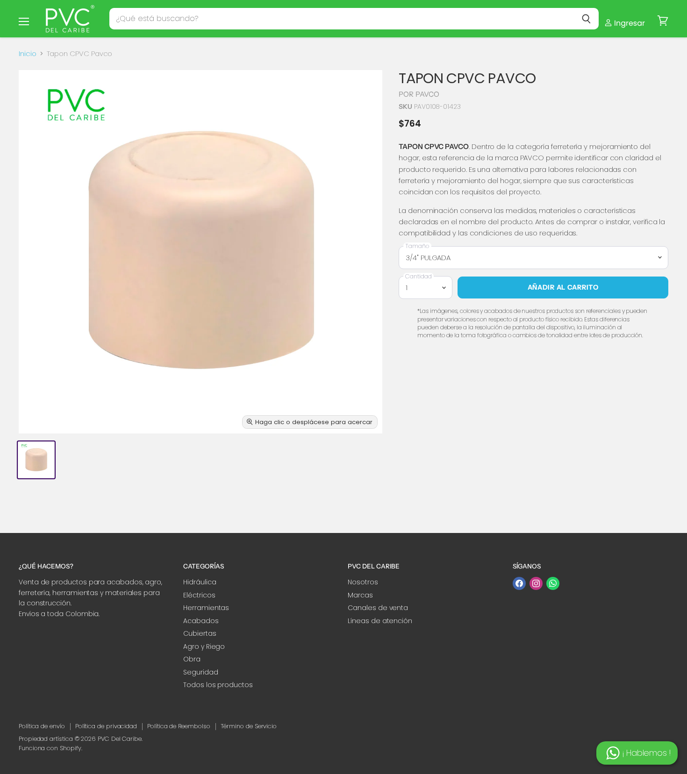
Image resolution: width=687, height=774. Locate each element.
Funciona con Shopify (50, 748)
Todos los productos (218, 684)
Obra (191, 659)
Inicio (27, 53)
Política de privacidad (106, 726)
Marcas (360, 595)
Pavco (427, 94)
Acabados (200, 620)
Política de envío (42, 726)
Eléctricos (199, 595)
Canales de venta (378, 607)
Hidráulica (199, 582)
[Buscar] (586, 18)
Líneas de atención (380, 620)
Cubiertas (199, 633)
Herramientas (206, 607)
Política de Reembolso (178, 726)
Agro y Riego (204, 646)
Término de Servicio (249, 726)
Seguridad (200, 672)
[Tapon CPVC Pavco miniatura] (36, 459)
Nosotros (363, 582)
